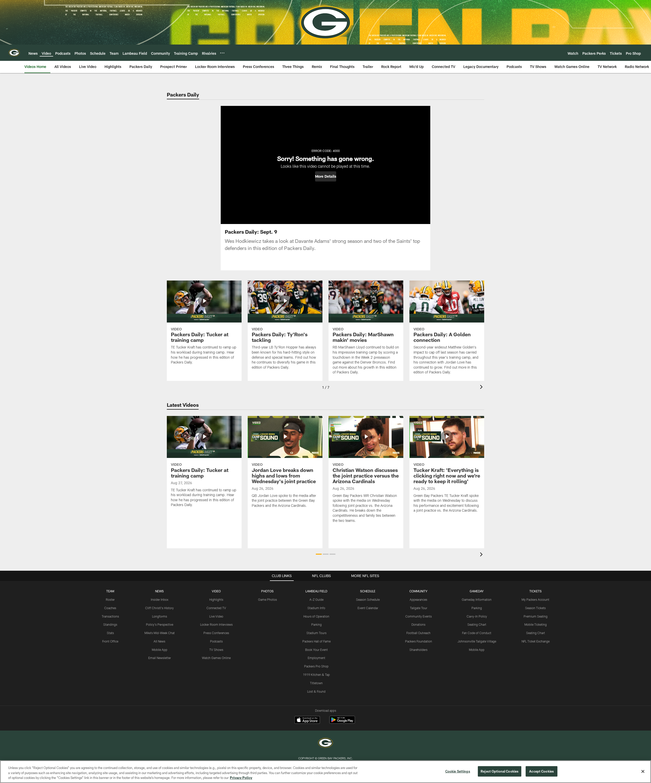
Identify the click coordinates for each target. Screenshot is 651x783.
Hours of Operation (316, 616)
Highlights (216, 599)
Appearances (418, 599)
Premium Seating (536, 616)
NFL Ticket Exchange (536, 641)
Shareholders (418, 649)
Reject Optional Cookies (500, 771)
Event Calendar (368, 608)
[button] (325, 176)
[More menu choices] (222, 53)
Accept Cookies (541, 771)
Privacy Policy (241, 778)
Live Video (216, 616)
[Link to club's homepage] (14, 53)
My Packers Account (535, 599)
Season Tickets (535, 608)
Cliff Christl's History (159, 608)
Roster (110, 599)
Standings (110, 624)
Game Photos (267, 599)
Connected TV (216, 608)
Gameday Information (477, 599)
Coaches (110, 608)
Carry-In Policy (477, 616)
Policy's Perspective (159, 624)
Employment (316, 658)
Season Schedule (368, 599)
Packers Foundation (418, 641)
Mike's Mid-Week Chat (159, 633)
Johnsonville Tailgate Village (476, 641)
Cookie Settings (457, 771)
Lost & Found (316, 691)
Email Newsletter (159, 658)
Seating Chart (476, 624)
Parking (316, 624)
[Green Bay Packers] (325, 743)
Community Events (418, 616)
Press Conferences (216, 633)
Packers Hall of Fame (316, 641)
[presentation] (482, 387)
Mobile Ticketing (535, 624)
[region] (325, 771)
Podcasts (216, 641)
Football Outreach (418, 633)
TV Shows (216, 649)
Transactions (110, 616)
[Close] (642, 771)
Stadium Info (316, 608)
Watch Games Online (216, 658)
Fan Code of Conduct (476, 633)
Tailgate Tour (418, 608)
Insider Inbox (159, 599)
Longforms (159, 616)
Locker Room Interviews (216, 624)
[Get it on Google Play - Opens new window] (342, 722)
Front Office (110, 641)
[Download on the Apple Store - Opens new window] (307, 720)
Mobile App (159, 649)
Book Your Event (316, 649)
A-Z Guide (316, 599)
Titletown (316, 683)
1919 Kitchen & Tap (316, 674)
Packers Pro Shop (316, 666)
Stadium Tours (316, 633)
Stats (110, 633)
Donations (418, 624)
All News (159, 641)
